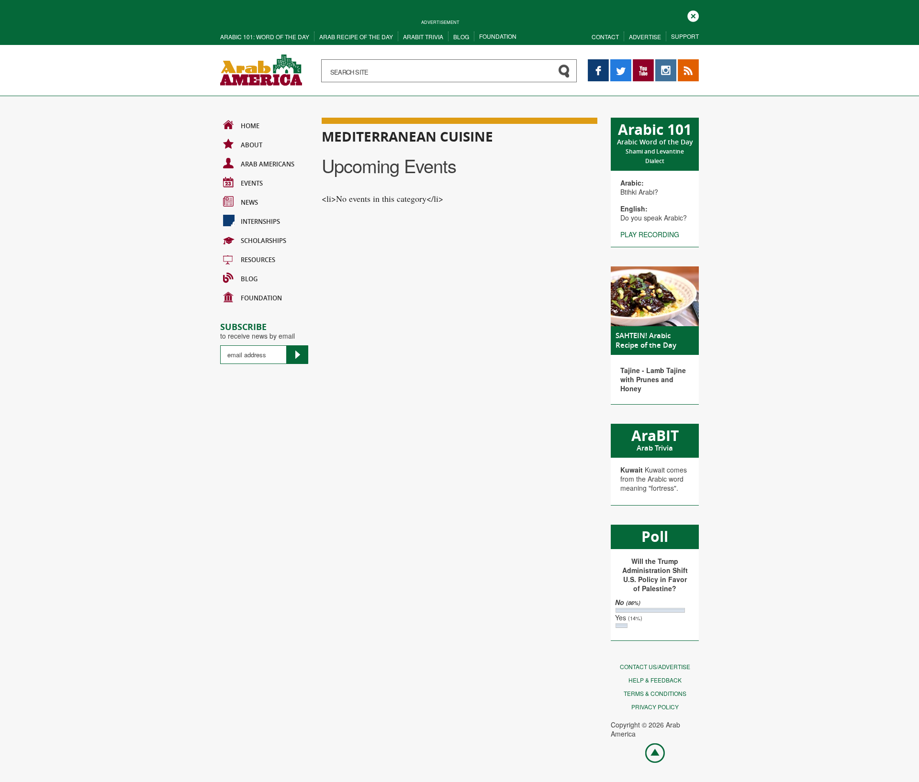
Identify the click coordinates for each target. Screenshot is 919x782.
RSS (684, 63)
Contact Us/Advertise (655, 666)
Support (685, 36)
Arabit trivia (423, 37)
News (249, 202)
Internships (260, 221)
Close (693, 15)
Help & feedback (655, 680)
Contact (605, 37)
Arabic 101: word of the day (264, 37)
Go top (650, 752)
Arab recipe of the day (356, 37)
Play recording (649, 234)
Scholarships (263, 240)
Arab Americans (267, 164)
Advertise (645, 37)
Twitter (620, 63)
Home (250, 125)
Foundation (497, 36)
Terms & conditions (655, 693)
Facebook (598, 63)
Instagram (665, 63)
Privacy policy (655, 707)
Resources (258, 259)
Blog (461, 37)
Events (252, 183)
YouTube (643, 63)
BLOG (249, 279)
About (251, 145)
